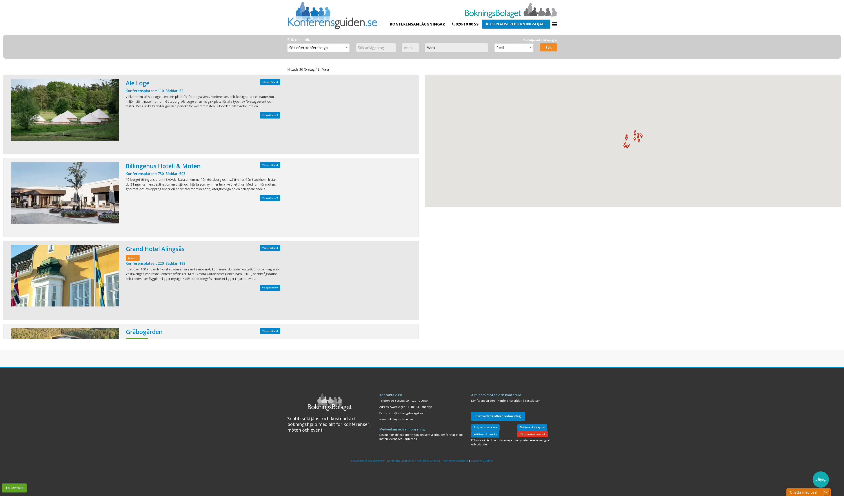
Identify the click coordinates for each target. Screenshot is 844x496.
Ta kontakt (14, 488)
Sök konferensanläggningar (367, 460)
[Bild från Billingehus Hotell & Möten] (65, 193)
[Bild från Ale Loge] (65, 110)
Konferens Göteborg (455, 460)
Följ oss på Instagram (533, 427)
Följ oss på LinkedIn (486, 434)
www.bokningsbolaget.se (396, 419)
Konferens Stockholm (400, 460)
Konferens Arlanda (428, 460)
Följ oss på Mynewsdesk (533, 434)
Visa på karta (269, 115)
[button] (624, 146)
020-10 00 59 (466, 24)
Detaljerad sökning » (540, 40)
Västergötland (270, 82)
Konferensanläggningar (417, 24)
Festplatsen (532, 401)
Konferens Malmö (482, 460)
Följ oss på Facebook (486, 427)
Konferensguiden (483, 401)
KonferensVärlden (510, 401)
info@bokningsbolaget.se (406, 413)
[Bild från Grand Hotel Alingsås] (65, 275)
